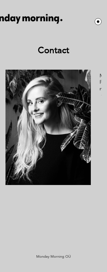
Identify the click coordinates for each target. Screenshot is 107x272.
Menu (98, 21)
